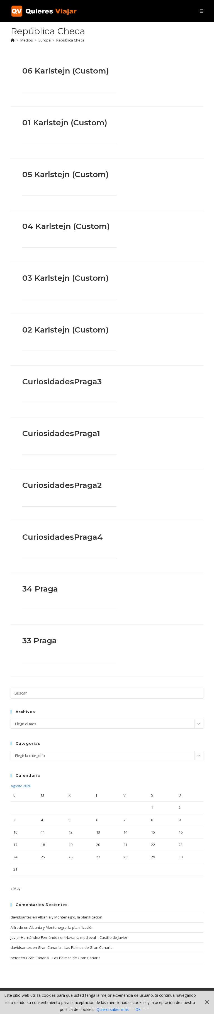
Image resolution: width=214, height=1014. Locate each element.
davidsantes (21, 917)
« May (16, 888)
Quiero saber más (112, 1009)
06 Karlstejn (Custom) (65, 70)
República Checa (70, 40)
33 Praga (39, 640)
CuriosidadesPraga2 (62, 485)
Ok (137, 1009)
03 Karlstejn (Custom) (65, 278)
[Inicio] (13, 40)
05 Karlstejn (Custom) (65, 174)
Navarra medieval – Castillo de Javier (96, 937)
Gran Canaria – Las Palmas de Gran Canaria (75, 947)
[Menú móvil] (201, 11)
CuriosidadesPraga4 (62, 537)
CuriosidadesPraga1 (61, 433)
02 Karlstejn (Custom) (65, 329)
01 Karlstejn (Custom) (64, 122)
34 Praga (40, 588)
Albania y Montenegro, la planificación (70, 917)
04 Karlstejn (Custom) (66, 226)
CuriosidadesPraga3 (62, 381)
